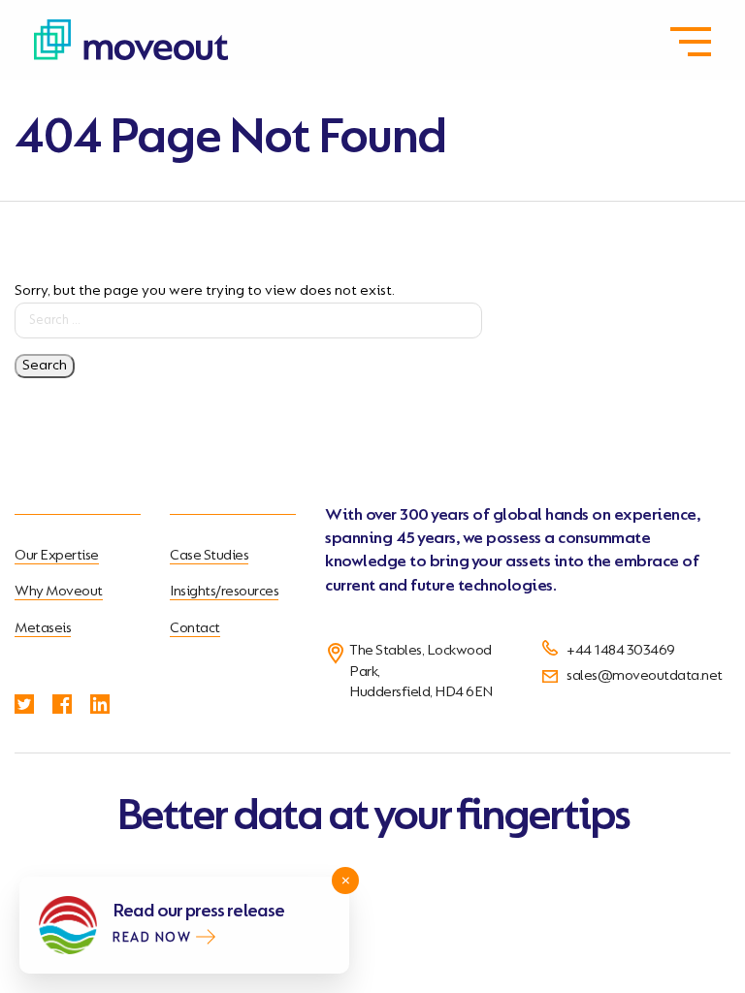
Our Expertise (57, 555)
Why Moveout (59, 591)
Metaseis (43, 628)
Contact (195, 628)
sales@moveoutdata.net (645, 676)
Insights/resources (224, 591)
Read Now (152, 938)
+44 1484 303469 (621, 650)
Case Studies (209, 555)
